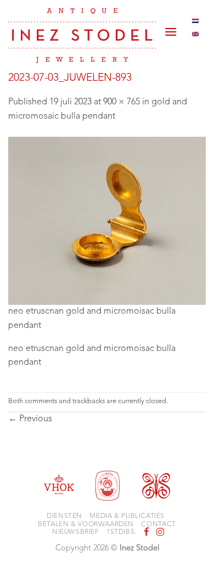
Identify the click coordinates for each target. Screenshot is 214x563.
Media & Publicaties (127, 516)
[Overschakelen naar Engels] (195, 34)
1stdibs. (121, 532)
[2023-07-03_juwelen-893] (107, 220)
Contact (158, 524)
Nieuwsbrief (75, 532)
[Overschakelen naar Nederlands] (195, 20)
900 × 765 (121, 102)
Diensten (64, 516)
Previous (30, 419)
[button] (170, 27)
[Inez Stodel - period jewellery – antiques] (82, 35)
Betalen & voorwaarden (86, 524)
